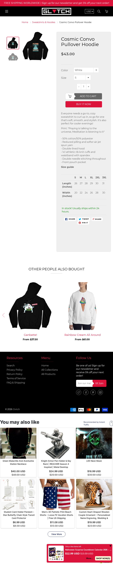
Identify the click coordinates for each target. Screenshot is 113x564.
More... (89, 558)
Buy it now (83, 104)
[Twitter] (78, 392)
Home (25, 22)
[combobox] (86, 70)
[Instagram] (100, 392)
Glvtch (16, 409)
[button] (109, 315)
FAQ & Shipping (16, 382)
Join (101, 383)
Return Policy (15, 374)
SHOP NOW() (103, 558)
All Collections (49, 369)
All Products (48, 374)
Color (64, 70)
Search (11, 365)
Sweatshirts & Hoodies (43, 22)
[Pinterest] (93, 392)
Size (63, 77)
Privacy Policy (15, 369)
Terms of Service (16, 378)
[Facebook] (85, 392)
